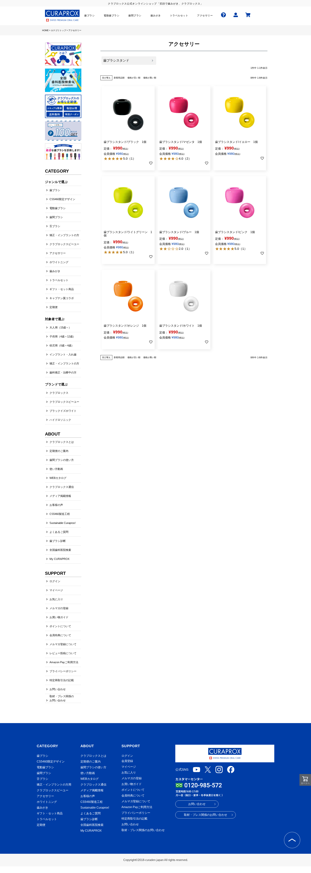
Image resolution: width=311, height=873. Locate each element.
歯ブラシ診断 (57, 540)
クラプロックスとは (61, 441)
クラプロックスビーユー (64, 244)
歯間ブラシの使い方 (61, 459)
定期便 (53, 307)
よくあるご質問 (58, 531)
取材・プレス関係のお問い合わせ (61, 698)
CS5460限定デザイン (62, 199)
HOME (45, 30)
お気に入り (56, 599)
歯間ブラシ (56, 217)
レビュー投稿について (62, 653)
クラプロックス (58, 392)
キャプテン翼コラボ (61, 298)
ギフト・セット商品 (61, 289)
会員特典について (60, 635)
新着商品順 (119, 77)
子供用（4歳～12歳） (62, 336)
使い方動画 (56, 468)
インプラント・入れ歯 (62, 354)
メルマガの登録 (58, 608)
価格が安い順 (133, 77)
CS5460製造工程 (59, 513)
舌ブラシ (54, 226)
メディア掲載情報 (60, 495)
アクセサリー (57, 253)
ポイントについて (60, 626)
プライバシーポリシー (62, 671)
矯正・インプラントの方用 (54, 784)
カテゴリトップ (58, 30)
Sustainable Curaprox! (62, 522)
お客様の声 (56, 504)
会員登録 (127, 761)
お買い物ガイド (58, 617)
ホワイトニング (58, 262)
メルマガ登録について (62, 644)
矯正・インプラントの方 (64, 235)
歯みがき (54, 271)
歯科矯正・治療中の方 (62, 372)
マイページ (56, 590)
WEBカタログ (57, 477)
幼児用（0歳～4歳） (61, 345)
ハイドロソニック (60, 419)
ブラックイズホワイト (62, 410)
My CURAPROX (59, 558)
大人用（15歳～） (60, 327)
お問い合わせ (57, 689)
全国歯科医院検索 (60, 549)
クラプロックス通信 (61, 486)
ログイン (54, 581)
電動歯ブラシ (57, 208)
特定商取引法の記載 (61, 680)
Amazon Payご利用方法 (63, 662)
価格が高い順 (149, 77)
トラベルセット (58, 280)
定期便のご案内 (58, 450)
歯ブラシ (54, 190)
